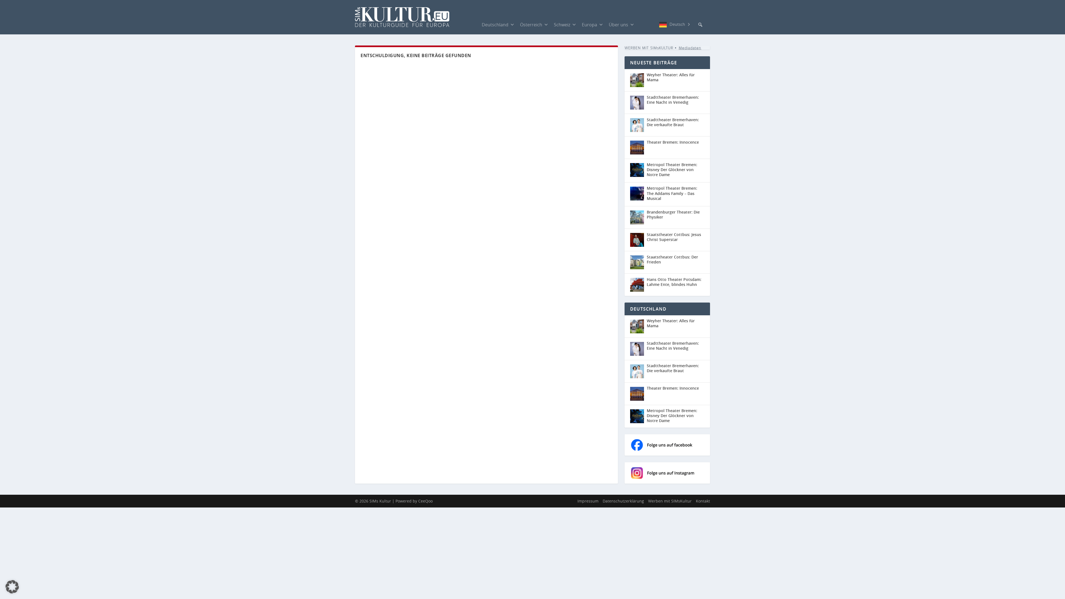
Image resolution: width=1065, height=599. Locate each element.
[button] (700, 25)
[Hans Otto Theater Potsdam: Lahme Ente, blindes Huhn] (637, 285)
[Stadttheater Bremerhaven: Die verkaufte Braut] (637, 125)
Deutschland (495, 25)
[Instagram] (653, 24)
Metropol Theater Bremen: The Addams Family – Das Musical (672, 193)
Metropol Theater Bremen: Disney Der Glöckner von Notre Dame (672, 169)
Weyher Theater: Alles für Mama (671, 77)
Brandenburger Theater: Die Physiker (673, 214)
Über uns (618, 25)
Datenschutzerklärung (623, 501)
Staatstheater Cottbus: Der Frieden (672, 259)
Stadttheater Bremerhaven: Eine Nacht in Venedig (673, 100)
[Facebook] (642, 24)
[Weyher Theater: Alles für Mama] (637, 80)
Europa (589, 25)
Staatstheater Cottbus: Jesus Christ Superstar (674, 237)
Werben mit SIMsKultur (670, 501)
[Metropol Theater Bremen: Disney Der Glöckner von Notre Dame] (637, 170)
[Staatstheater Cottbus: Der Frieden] (637, 262)
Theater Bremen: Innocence (673, 142)
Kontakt (703, 501)
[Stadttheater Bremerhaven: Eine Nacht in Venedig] (637, 103)
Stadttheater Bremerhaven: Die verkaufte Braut (673, 122)
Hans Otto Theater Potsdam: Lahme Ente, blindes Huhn (674, 282)
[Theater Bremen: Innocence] (637, 147)
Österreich (531, 25)
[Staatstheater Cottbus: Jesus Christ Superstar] (637, 240)
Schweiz (562, 25)
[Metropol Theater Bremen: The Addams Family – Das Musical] (637, 193)
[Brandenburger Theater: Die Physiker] (637, 217)
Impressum (588, 501)
